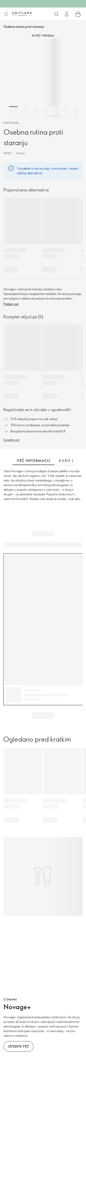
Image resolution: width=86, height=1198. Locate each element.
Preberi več (11, 304)
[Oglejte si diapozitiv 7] (72, 110)
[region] (43, 78)
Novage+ (12, 122)
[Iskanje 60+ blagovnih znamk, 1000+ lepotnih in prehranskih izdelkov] (56, 14)
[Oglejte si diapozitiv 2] (23, 110)
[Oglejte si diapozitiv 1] (13, 110)
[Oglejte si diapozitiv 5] (53, 110)
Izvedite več (12, 440)
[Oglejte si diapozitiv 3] (33, 110)
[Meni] (6, 14)
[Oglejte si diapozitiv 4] (43, 110)
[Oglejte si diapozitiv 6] (62, 110)
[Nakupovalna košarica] (78, 14)
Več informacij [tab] (33, 460)
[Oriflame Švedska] (22, 14)
